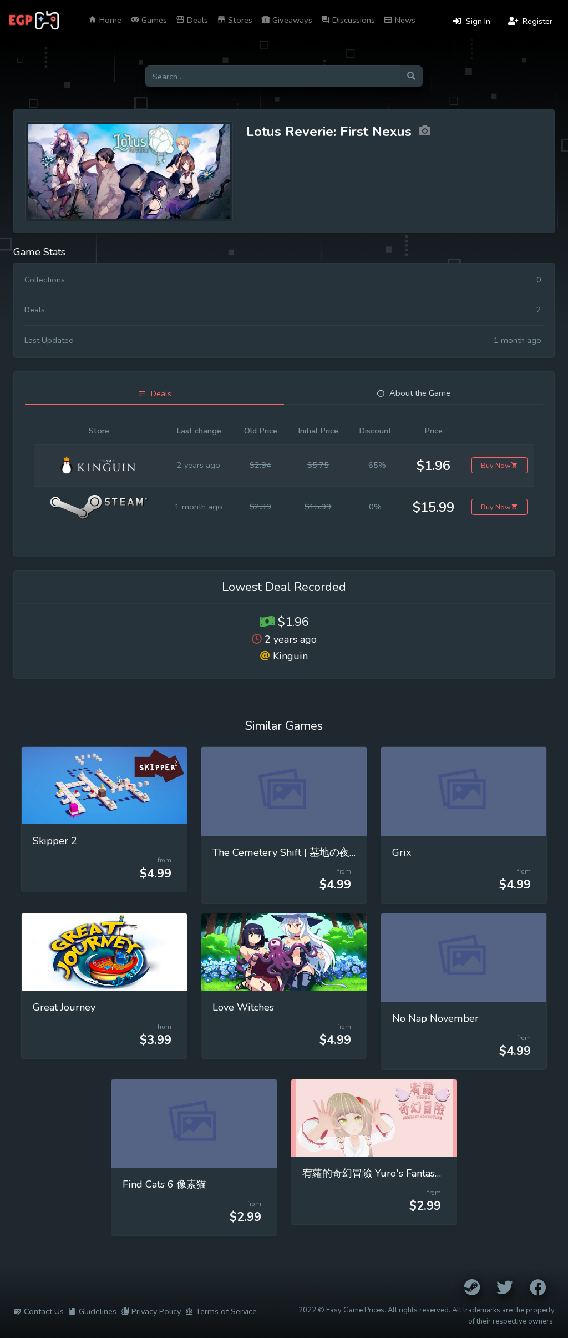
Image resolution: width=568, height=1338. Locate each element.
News (404, 20)
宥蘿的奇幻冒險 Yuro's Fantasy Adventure (396, 1173)
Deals (196, 20)
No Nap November (435, 1018)
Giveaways (291, 20)
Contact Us (44, 1311)
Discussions (352, 20)
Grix (402, 852)
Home (109, 20)
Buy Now (496, 465)
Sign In (477, 21)
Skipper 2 (55, 840)
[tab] (154, 394)
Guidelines (97, 1311)
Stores (239, 20)
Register (536, 21)
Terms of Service (226, 1311)
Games (153, 20)
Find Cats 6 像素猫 (164, 1184)
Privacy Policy (156, 1311)
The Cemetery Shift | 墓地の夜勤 (285, 852)
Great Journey (64, 1007)
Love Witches (243, 1007)
